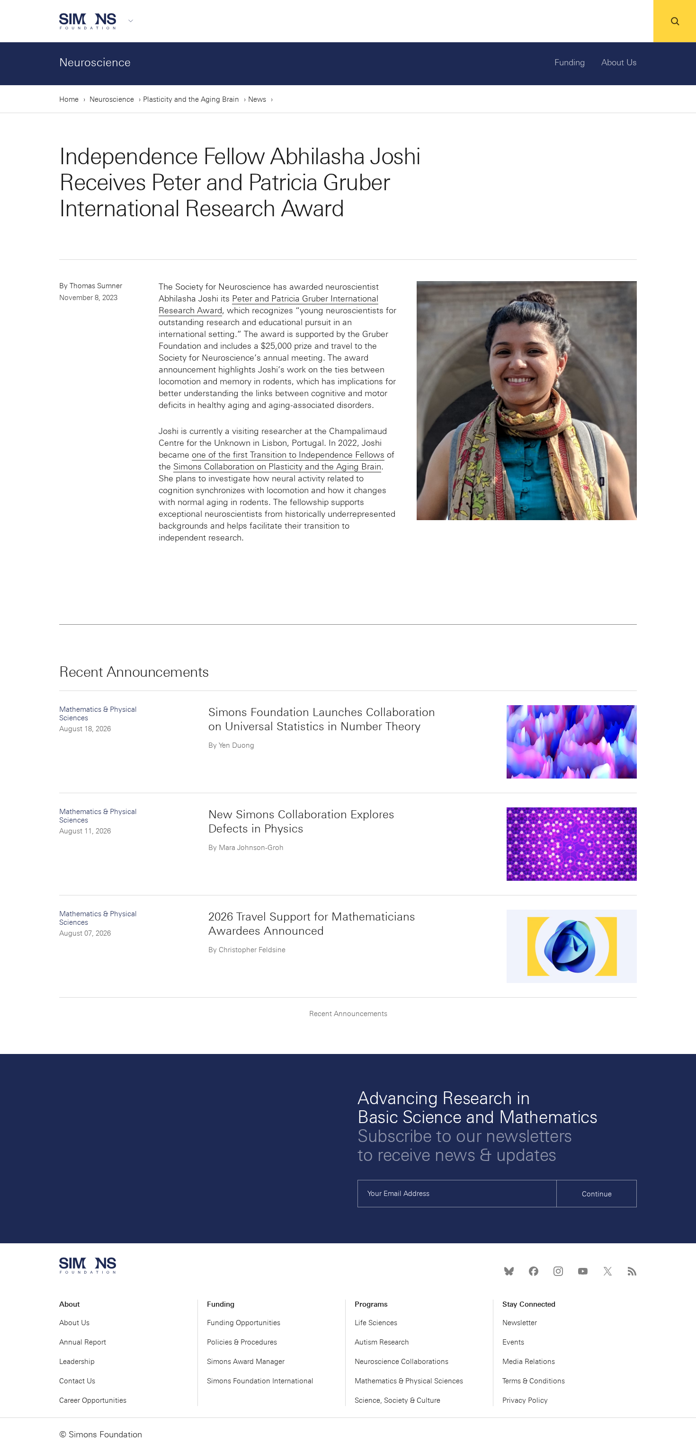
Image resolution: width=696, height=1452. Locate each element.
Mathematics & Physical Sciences (409, 1381)
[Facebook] (533, 1271)
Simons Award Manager (246, 1361)
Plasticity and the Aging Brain (191, 99)
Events (513, 1342)
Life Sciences (376, 1323)
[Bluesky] (509, 1271)
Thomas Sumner (96, 286)
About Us (619, 62)
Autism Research (382, 1342)
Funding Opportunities (243, 1323)
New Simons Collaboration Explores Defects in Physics (301, 821)
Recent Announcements (348, 1013)
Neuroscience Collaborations (401, 1361)
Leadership (77, 1361)
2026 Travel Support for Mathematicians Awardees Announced (311, 924)
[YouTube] (583, 1271)
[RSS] (632, 1271)
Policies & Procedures (242, 1342)
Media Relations (528, 1361)
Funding (569, 62)
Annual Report (82, 1342)
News (257, 99)
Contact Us (77, 1381)
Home (69, 99)
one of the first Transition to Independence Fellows (288, 455)
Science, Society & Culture (397, 1400)
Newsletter (519, 1323)
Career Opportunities (92, 1400)
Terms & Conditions (533, 1381)
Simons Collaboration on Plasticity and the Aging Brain (277, 466)
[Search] (674, 21)
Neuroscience (95, 62)
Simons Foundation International (260, 1381)
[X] (607, 1271)
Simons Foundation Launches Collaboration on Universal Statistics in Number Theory (321, 719)
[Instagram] (558, 1271)
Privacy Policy (525, 1400)
